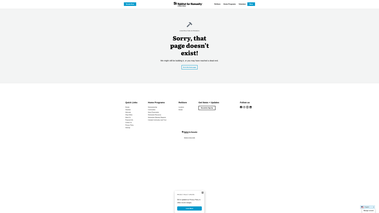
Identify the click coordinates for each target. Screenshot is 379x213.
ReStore (217, 4)
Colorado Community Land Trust (157, 120)
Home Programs (229, 4)
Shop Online (128, 115)
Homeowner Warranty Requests (157, 117)
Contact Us (128, 122)
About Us (128, 117)
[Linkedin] (250, 107)
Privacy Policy (129, 125)
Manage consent (369, 210)
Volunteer (242, 4)
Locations (181, 107)
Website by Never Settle (189, 137)
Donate (127, 107)
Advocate (128, 112)
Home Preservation (153, 112)
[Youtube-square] (247, 107)
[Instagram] (244, 107)
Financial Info (129, 120)
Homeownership (152, 107)
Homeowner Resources (154, 115)
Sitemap (127, 127)
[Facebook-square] (241, 107)
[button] (202, 192)
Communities (151, 109)
